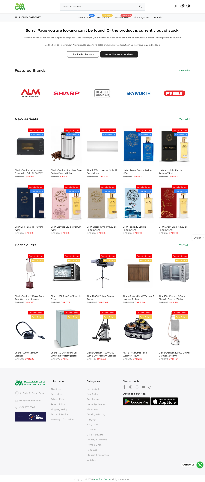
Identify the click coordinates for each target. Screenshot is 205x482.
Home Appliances (96, 404)
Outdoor (91, 429)
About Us (55, 389)
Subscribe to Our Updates (119, 54)
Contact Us (56, 394)
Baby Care (92, 424)
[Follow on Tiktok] (149, 387)
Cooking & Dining (96, 414)
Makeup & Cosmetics (98, 455)
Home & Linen (94, 444)
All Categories (141, 17)
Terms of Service (59, 414)
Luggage (91, 419)
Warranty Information (62, 419)
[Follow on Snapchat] (137, 387)
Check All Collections (83, 54)
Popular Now (123, 17)
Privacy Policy (58, 399)
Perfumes (92, 450)
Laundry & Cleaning (97, 439)
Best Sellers (104, 17)
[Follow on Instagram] (130, 387)
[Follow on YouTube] (143, 387)
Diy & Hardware (95, 434)
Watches (91, 460)
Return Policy (58, 404)
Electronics (92, 409)
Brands (158, 17)
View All (183, 70)
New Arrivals (86, 17)
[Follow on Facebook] (124, 387)
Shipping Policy (59, 409)
